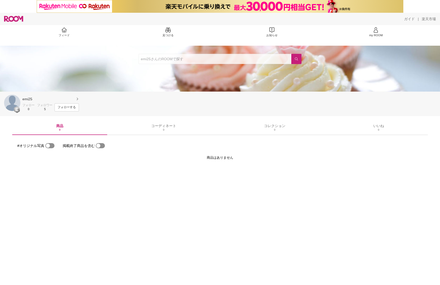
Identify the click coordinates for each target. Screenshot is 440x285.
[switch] (49, 145)
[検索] (296, 59)
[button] (12, 103)
